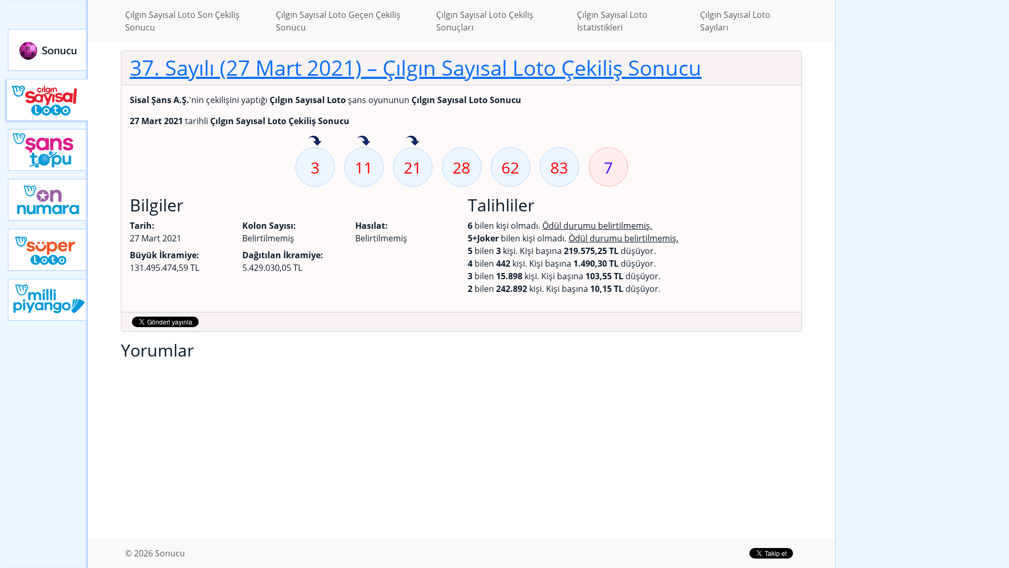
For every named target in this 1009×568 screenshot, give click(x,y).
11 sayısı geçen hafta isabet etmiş (363, 141)
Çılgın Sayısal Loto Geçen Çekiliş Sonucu (338, 21)
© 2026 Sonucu (155, 553)
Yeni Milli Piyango (48, 300)
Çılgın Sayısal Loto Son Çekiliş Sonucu (182, 21)
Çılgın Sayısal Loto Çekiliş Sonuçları (484, 21)
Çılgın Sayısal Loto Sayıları (735, 21)
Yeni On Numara (48, 200)
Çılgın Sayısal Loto (47, 100)
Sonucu (48, 50)
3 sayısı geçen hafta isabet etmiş (315, 141)
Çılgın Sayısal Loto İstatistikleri (612, 21)
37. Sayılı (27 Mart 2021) (416, 67)
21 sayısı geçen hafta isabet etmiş (412, 141)
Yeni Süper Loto (48, 250)
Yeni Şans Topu (48, 150)
